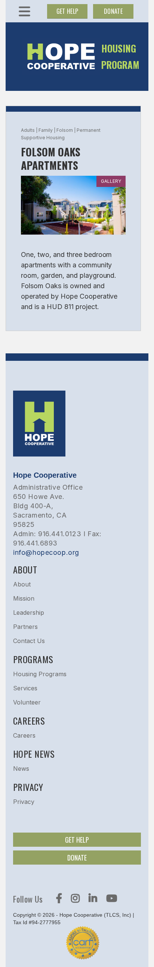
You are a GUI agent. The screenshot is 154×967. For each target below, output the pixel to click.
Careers (29, 720)
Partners (25, 626)
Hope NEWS (34, 753)
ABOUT (25, 569)
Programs (33, 659)
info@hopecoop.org (46, 552)
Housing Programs (40, 674)
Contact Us (29, 641)
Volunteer (27, 702)
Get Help (67, 11)
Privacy (23, 801)
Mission (23, 598)
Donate (113, 11)
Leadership (28, 612)
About (22, 584)
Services (25, 688)
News (21, 768)
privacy (28, 786)
